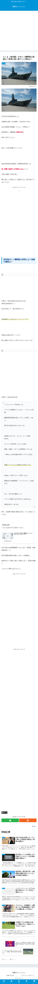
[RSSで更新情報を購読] (28, 820)
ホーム (5, 812)
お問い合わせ (10, 975)
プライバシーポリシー (27, 975)
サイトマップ (19, 978)
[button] (19, 73)
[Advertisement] (19, 32)
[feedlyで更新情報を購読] (10, 820)
